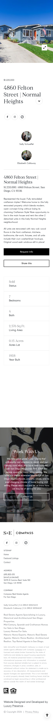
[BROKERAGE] (22, 117)
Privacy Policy (32, 711)
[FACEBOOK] (7, 117)
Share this (26, 263)
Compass (38, 650)
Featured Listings (11, 558)
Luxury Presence (13, 706)
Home (6, 554)
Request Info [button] (26, 251)
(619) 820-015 (9, 574)
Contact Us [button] (26, 496)
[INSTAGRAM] (15, 117)
